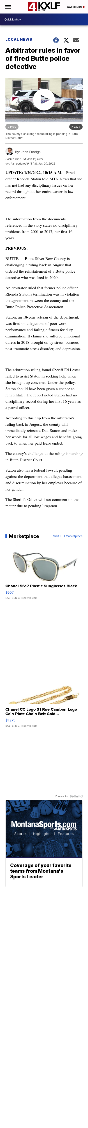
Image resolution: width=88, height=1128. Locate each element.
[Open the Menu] (7, 6)
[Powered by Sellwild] (76, 796)
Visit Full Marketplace (68, 536)
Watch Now (75, 7)
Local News (18, 39)
